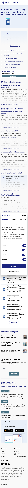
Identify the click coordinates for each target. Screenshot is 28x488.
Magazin (3, 453)
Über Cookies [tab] (22, 219)
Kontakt (3, 457)
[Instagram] (9, 464)
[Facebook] (2, 464)
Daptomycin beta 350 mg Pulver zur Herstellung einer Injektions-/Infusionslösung (14, 316)
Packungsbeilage (13, 76)
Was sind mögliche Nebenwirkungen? (13, 62)
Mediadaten (17, 451)
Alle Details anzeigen (15, 46)
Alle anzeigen (14, 322)
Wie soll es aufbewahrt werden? (12, 65)
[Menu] (24, 2)
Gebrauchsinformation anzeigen (11, 105)
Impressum (17, 453)
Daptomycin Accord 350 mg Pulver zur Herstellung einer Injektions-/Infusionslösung (14, 297)
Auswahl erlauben (14, 271)
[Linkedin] (5, 464)
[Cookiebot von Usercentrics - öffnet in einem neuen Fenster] (20, 215)
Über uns (3, 455)
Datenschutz (17, 455)
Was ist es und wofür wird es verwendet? (14, 51)
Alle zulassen (14, 266)
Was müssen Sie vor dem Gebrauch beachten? (13, 55)
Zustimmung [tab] (5, 219)
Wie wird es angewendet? (10, 59)
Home (2, 451)
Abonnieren (14, 374)
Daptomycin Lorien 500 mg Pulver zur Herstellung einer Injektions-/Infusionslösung (14, 288)
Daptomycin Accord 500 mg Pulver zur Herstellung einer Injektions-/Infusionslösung (14, 307)
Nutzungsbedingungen (20, 457)
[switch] (24, 250)
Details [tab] (14, 219)
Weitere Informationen (10, 68)
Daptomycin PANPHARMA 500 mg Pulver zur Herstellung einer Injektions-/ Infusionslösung (11, 277)
